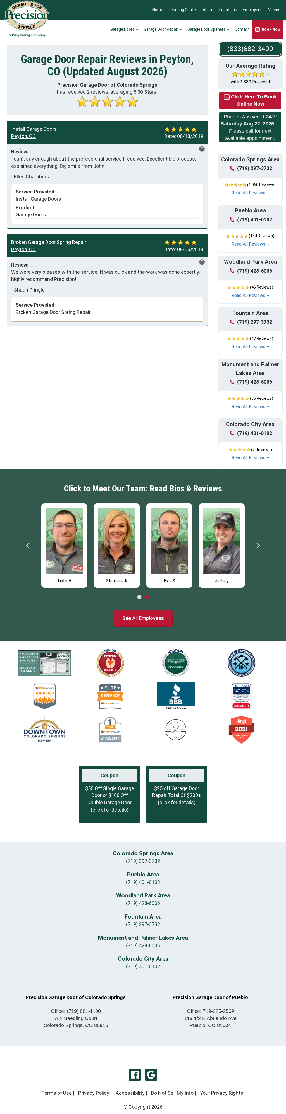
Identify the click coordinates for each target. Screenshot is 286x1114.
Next (258, 546)
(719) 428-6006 (254, 271)
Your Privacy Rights (221, 1093)
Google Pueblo (151, 1075)
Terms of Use (56, 1093)
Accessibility (130, 1093)
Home (157, 10)
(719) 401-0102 (254, 219)
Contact (242, 29)
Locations (228, 10)
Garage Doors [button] (122, 29)
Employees (253, 10)
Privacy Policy (93, 1093)
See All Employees (143, 618)
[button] (250, 189)
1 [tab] (139, 597)
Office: (76, 1011)
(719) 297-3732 (254, 168)
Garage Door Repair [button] (161, 29)
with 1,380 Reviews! (250, 81)
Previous (28, 546)
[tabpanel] (64, 544)
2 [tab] (146, 597)
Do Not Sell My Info (172, 1093)
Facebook (135, 1075)
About (208, 10)
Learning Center (183, 10)
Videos (274, 10)
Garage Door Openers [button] (207, 29)
